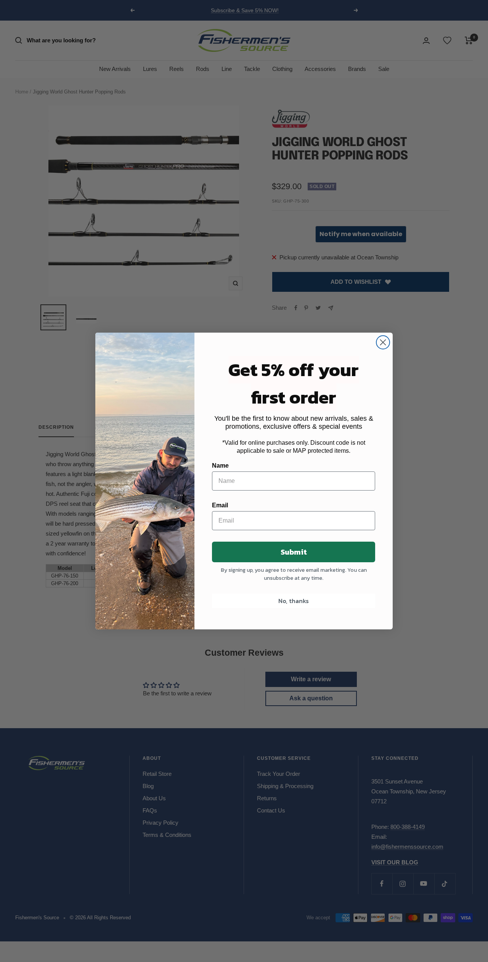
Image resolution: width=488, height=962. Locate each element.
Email (220, 505)
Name (220, 465)
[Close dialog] (383, 342)
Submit (294, 552)
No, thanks (293, 600)
